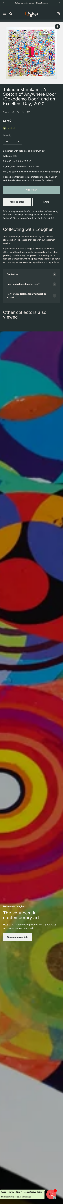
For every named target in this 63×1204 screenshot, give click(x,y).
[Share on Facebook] (13, 112)
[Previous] (3, 3)
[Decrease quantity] (7, 141)
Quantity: (7, 135)
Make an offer (17, 201)
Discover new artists (17, 937)
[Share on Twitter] (18, 112)
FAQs (46, 201)
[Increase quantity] (18, 141)
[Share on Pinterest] (23, 112)
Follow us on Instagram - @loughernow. (31, 3)
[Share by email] (28, 112)
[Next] (59, 3)
